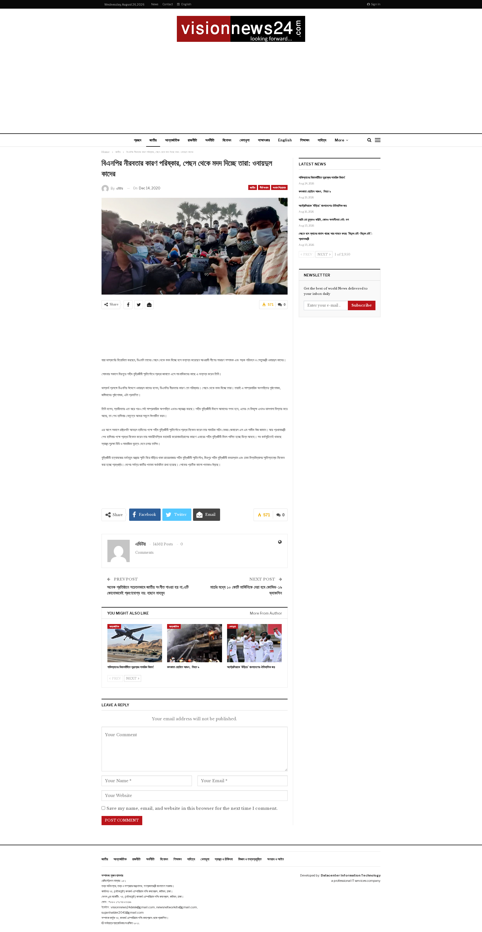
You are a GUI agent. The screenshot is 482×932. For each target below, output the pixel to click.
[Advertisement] (241, 84)
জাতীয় (153, 140)
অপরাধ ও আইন (275, 859)
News (154, 4)
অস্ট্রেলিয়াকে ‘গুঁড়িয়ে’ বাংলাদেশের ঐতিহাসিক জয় (323, 206)
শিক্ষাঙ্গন (304, 140)
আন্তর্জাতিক (172, 140)
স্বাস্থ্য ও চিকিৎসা (224, 859)
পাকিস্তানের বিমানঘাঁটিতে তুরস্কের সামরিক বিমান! (322, 177)
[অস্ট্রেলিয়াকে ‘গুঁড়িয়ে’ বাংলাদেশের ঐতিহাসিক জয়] (254, 643)
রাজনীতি (192, 140)
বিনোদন (227, 140)
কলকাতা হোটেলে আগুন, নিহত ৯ (315, 191)
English (186, 4)
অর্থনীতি (209, 140)
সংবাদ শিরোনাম (279, 187)
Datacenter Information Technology (350, 875)
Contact (167, 4)
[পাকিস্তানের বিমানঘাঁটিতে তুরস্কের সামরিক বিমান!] (134, 643)
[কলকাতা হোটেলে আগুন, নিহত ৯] (194, 643)
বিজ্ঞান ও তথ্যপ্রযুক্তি (250, 859)
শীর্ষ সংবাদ (264, 187)
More (339, 140)
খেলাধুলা (245, 140)
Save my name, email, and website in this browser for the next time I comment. (192, 808)
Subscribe (361, 305)
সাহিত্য (322, 140)
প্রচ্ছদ (137, 140)
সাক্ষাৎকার (264, 140)
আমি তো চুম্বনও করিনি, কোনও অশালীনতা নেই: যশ (324, 219)
